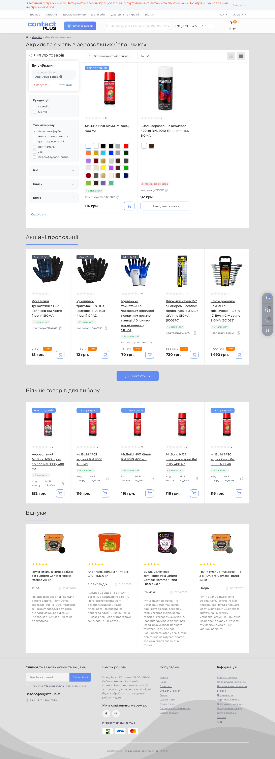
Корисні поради (227, 677)
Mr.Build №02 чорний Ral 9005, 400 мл (90, 459)
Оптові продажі (227, 712)
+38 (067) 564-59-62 (189, 26)
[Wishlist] (131, 76)
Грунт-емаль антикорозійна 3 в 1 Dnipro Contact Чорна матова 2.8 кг (52, 576)
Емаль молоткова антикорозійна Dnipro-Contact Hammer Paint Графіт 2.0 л (161, 578)
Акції (220, 721)
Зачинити (239, 5)
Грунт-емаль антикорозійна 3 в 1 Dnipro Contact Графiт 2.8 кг (220, 576)
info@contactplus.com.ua (118, 722)
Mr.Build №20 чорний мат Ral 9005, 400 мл (223, 459)
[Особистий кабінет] (267, 330)
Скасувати (42, 85)
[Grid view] (241, 56)
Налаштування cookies (231, 681)
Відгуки (150, 14)
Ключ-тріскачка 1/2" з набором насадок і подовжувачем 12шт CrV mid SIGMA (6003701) (182, 310)
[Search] (106, 26)
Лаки (163, 681)
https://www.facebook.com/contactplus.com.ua (106, 714)
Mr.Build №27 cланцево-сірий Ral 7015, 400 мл (181, 459)
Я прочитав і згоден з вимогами (58, 686)
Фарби (37, 37)
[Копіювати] (117, 197)
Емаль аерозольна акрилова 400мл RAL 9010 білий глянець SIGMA (165, 130)
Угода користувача (53, 686)
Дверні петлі (167, 699)
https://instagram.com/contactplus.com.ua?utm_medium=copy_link (116, 714)
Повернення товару (229, 708)
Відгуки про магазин (230, 703)
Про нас (34, 14)
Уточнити (66, 85)
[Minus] (93, 219)
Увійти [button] (241, 14)
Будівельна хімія (170, 690)
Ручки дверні (168, 703)
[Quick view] (131, 69)
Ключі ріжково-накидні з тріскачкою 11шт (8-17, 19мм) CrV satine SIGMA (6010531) (226, 310)
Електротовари (169, 712)
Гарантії (51, 14)
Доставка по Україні (125, 14)
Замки (163, 695)
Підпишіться (80, 677)
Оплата (221, 717)
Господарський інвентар (175, 708)
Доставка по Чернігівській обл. (84, 14)
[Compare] (131, 84)
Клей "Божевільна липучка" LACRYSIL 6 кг (108, 574)
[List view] (231, 56)
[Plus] (127, 219)
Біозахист (166, 686)
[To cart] (129, 206)
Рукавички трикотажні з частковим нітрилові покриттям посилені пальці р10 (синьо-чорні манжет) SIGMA (137, 315)
